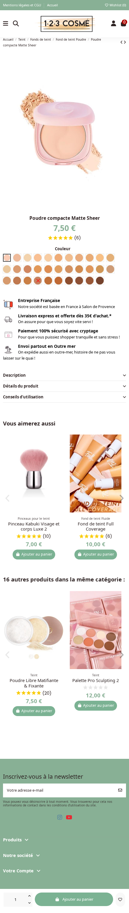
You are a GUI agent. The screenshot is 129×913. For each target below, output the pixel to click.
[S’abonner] (120, 790)
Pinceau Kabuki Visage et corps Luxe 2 (33, 526)
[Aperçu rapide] (59, 453)
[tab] (64, 375)
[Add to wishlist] (120, 900)
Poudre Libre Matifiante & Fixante (34, 683)
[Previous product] (122, 42)
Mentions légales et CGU (22, 5)
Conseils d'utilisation (23, 397)
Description (14, 375)
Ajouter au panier (77, 899)
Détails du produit (20, 386)
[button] (7, 498)
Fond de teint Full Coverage (96, 526)
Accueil (52, 5)
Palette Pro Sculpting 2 (95, 680)
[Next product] (125, 42)
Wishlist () (117, 5)
